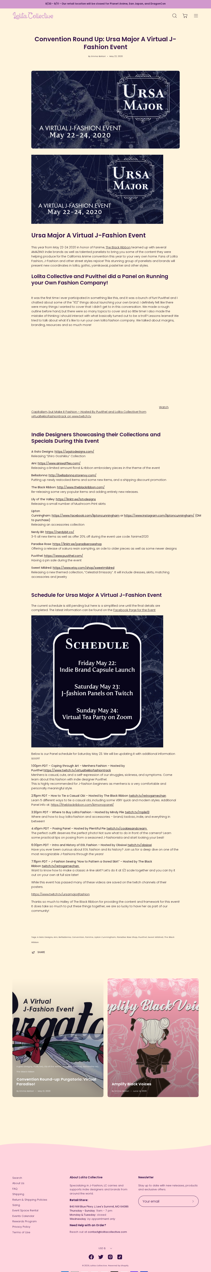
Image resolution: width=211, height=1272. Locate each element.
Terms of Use (21, 1232)
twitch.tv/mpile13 (137, 812)
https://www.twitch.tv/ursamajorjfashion (60, 894)
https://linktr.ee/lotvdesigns (76, 499)
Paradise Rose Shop (127, 937)
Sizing (16, 1205)
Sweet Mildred (155, 937)
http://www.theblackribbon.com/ (81, 487)
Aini (55, 937)
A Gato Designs (45, 937)
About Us (18, 1183)
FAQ (15, 1189)
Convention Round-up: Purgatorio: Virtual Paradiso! (56, 1082)
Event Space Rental (25, 1210)
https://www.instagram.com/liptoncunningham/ (159, 515)
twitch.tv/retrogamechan (147, 796)
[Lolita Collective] (33, 16)
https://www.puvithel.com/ (63, 556)
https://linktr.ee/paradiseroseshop (77, 544)
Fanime (89, 937)
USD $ (102, 1248)
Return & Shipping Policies (29, 1199)
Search (17, 1178)
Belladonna (65, 937)
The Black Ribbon (118, 247)
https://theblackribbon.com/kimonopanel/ (82, 805)
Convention (78, 937)
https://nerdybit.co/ (59, 532)
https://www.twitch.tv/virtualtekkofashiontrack (77, 770)
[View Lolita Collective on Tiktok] (120, 1257)
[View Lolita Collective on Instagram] (110, 1257)
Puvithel (142, 937)
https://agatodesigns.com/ (74, 452)
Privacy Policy (21, 1226)
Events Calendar (23, 1216)
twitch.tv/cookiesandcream (127, 828)
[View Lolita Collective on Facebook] (91, 1257)
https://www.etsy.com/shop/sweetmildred (83, 568)
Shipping (18, 1194)
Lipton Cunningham (105, 937)
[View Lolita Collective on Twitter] (101, 1257)
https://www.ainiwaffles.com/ (59, 463)
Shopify (124, 1265)
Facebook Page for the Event (134, 610)
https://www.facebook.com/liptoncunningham (86, 515)
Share (41, 952)
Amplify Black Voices (131, 1084)
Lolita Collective (98, 1265)
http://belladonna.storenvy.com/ (72, 475)
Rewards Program (24, 1221)
